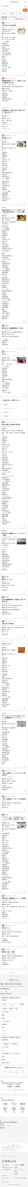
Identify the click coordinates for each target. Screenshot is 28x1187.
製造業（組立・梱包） (9, 952)
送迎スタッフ (6, 928)
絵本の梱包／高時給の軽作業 (11, 424)
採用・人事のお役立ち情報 (20, 1178)
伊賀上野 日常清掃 (7, 623)
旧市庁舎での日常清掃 (9, 25)
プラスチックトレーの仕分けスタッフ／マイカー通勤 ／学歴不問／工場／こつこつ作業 (14, 819)
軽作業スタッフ (7, 138)
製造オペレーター (7, 579)
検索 (25, 10)
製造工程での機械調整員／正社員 (12, 328)
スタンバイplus (5, 1178)
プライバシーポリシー (19, 1169)
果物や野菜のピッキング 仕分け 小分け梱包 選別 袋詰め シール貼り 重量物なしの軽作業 (14, 211)
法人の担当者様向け (6, 1169)
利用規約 (16, 1167)
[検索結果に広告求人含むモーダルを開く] (6, 19)
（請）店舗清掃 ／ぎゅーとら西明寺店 (14, 799)
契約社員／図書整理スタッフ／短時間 (14, 898)
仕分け (4, 354)
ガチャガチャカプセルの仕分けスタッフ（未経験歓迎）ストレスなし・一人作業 (14, 717)
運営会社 (16, 1171)
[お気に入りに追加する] (24, 73)
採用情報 (16, 1173)
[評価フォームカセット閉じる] (26, 1067)
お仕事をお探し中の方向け (7, 1167)
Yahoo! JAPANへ (5, 1181)
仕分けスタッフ (7, 644)
